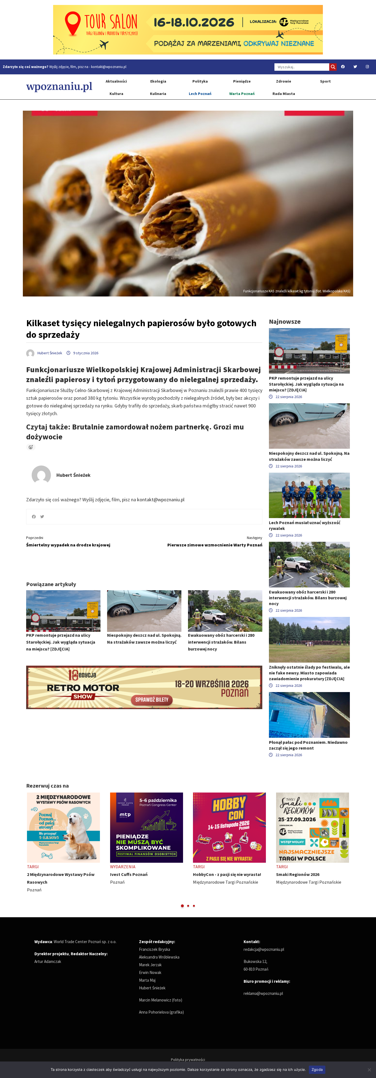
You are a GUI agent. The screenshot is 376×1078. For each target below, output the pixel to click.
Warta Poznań (242, 93)
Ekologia (158, 81)
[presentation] (31, 850)
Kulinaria (158, 93)
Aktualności (116, 81)
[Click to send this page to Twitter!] (42, 516)
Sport (325, 81)
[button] (182, 906)
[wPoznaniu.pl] (59, 87)
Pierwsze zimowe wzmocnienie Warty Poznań (214, 541)
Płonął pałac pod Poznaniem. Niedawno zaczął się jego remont (308, 745)
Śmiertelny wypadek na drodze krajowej (68, 541)
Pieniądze (242, 81)
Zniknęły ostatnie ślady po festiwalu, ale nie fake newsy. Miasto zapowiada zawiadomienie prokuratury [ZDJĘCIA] (309, 672)
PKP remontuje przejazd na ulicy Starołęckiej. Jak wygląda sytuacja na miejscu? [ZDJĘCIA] (60, 642)
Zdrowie (283, 81)
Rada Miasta (284, 93)
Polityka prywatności (188, 1059)
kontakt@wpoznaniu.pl (108, 66)
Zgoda (317, 1069)
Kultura (116, 93)
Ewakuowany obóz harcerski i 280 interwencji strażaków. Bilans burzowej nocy (221, 642)
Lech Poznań (200, 93)
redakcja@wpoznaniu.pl (264, 949)
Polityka (200, 81)
